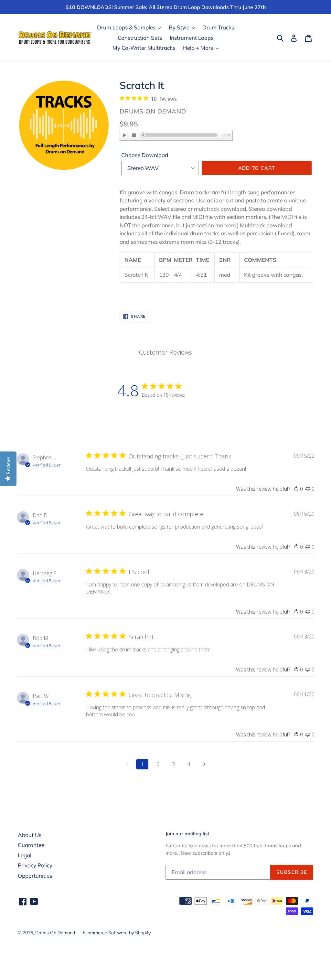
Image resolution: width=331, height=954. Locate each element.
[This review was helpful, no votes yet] (296, 488)
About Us (29, 834)
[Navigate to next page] (204, 764)
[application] (176, 136)
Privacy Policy (35, 865)
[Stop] (134, 135)
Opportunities (35, 875)
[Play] (125, 135)
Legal (24, 855)
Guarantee (31, 844)
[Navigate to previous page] (127, 764)
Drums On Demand (55, 933)
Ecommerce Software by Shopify (117, 933)
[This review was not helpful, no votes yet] (307, 488)
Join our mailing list (187, 834)
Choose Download (144, 155)
